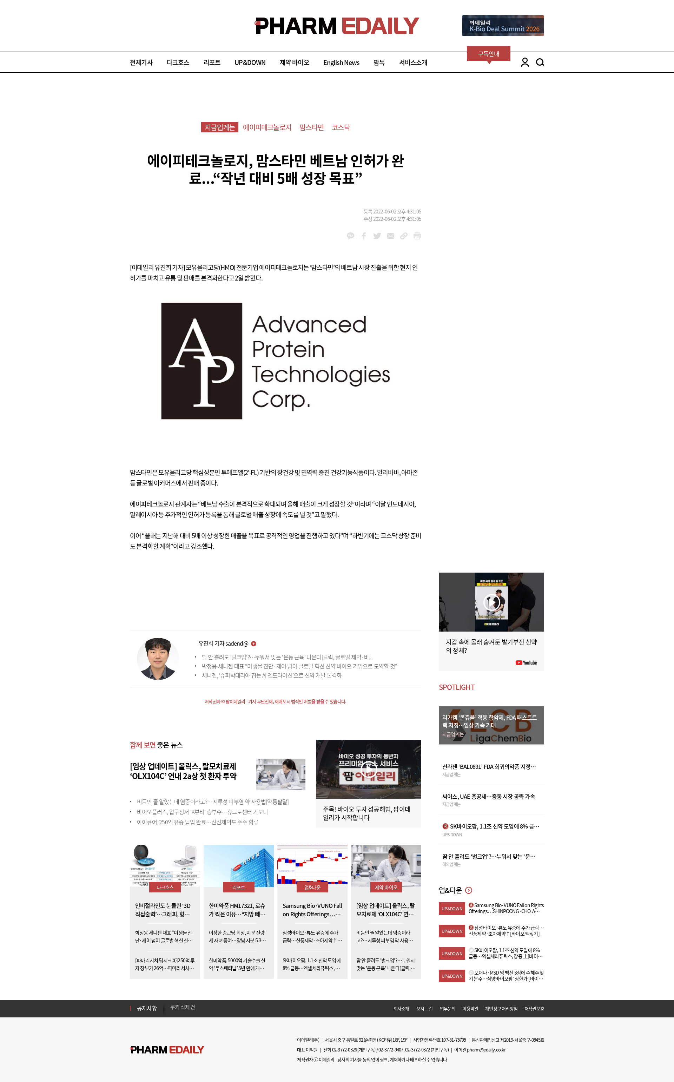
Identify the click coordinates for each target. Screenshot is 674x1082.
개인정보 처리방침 (501, 1008)
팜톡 (379, 62)
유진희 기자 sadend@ (223, 643)
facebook (364, 235)
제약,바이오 (386, 887)
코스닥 (341, 127)
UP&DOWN (249, 62)
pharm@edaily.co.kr (486, 1049)
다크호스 (178, 62)
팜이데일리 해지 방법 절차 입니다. (204, 1008)
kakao (350, 235)
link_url (404, 235)
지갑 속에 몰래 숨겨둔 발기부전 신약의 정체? (491, 646)
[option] (225, 1008)
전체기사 (141, 62)
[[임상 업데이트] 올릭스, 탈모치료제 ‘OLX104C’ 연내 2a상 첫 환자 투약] (280, 773)
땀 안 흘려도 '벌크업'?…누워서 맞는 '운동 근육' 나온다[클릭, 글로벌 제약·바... (287, 657)
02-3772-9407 (390, 1049)
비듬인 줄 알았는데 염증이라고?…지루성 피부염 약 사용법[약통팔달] (213, 801)
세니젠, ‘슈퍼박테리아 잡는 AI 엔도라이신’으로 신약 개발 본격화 (272, 675)
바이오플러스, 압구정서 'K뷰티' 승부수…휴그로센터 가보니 (202, 811)
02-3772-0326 (344, 1049)
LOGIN (523, 62)
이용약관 (470, 1008)
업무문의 (448, 1008)
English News (341, 62)
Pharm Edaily (167, 1050)
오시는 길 (424, 1008)
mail (390, 235)
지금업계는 (220, 127)
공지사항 (147, 1008)
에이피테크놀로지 (267, 127)
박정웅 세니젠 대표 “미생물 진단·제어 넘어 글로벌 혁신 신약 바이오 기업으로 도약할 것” (299, 666)
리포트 (212, 62)
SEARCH (540, 62)
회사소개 (401, 1008)
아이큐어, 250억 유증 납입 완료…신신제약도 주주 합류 (197, 822)
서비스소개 (413, 62)
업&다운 (312, 887)
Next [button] (172, 1012)
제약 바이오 (294, 62)
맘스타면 (311, 127)
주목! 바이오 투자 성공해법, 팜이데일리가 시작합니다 (366, 813)
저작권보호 (534, 1008)
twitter (377, 235)
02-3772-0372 (417, 1049)
